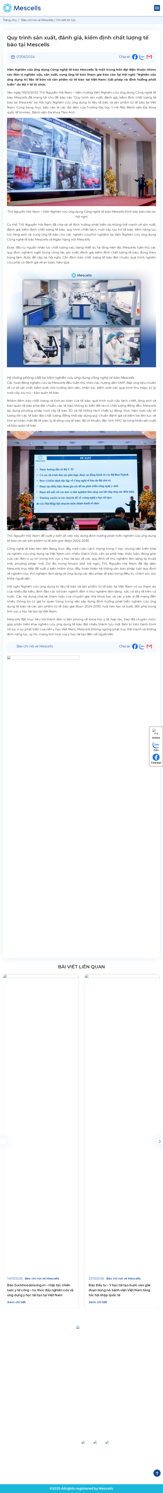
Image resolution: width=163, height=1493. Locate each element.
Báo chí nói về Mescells (34, 646)
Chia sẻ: (125, 57)
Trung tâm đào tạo (17, 1463)
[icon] (135, 58)
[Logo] (81, 1328)
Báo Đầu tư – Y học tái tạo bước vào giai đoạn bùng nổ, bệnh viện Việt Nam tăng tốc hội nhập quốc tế (119, 1290)
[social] (86, 1443)
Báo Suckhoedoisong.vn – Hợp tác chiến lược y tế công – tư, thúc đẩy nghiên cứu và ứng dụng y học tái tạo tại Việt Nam (40, 1290)
